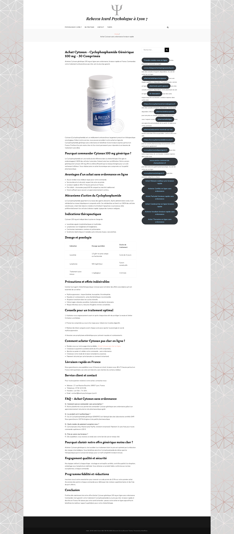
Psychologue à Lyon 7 (73, 27)
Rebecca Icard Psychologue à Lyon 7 (117, 18)
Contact (100, 27)
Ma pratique (89, 27)
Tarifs (109, 27)
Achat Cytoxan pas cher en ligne (109, 346)
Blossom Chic (117, 531)
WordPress (144, 531)
